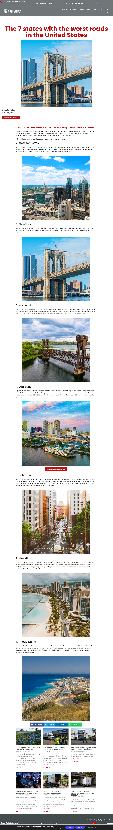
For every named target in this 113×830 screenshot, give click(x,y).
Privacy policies (46, 824)
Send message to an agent (44, 3)
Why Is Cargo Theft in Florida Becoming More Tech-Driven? (27, 792)
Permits (101, 9)
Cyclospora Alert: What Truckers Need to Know (52, 792)
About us (64, 9)
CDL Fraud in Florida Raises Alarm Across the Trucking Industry (54, 749)
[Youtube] (76, 3)
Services (72, 9)
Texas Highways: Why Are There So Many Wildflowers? (28, 748)
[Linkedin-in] (79, 3)
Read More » (19, 767)
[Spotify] (82, 3)
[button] (37, 725)
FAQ (95, 9)
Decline (80, 827)
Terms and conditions (63, 824)
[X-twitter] (72, 3)
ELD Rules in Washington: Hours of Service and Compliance (83, 748)
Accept (70, 827)
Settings (90, 827)
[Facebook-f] (66, 3)
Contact (82, 9)
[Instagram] (69, 3)
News (88, 9)
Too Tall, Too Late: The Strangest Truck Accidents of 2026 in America (82, 793)
